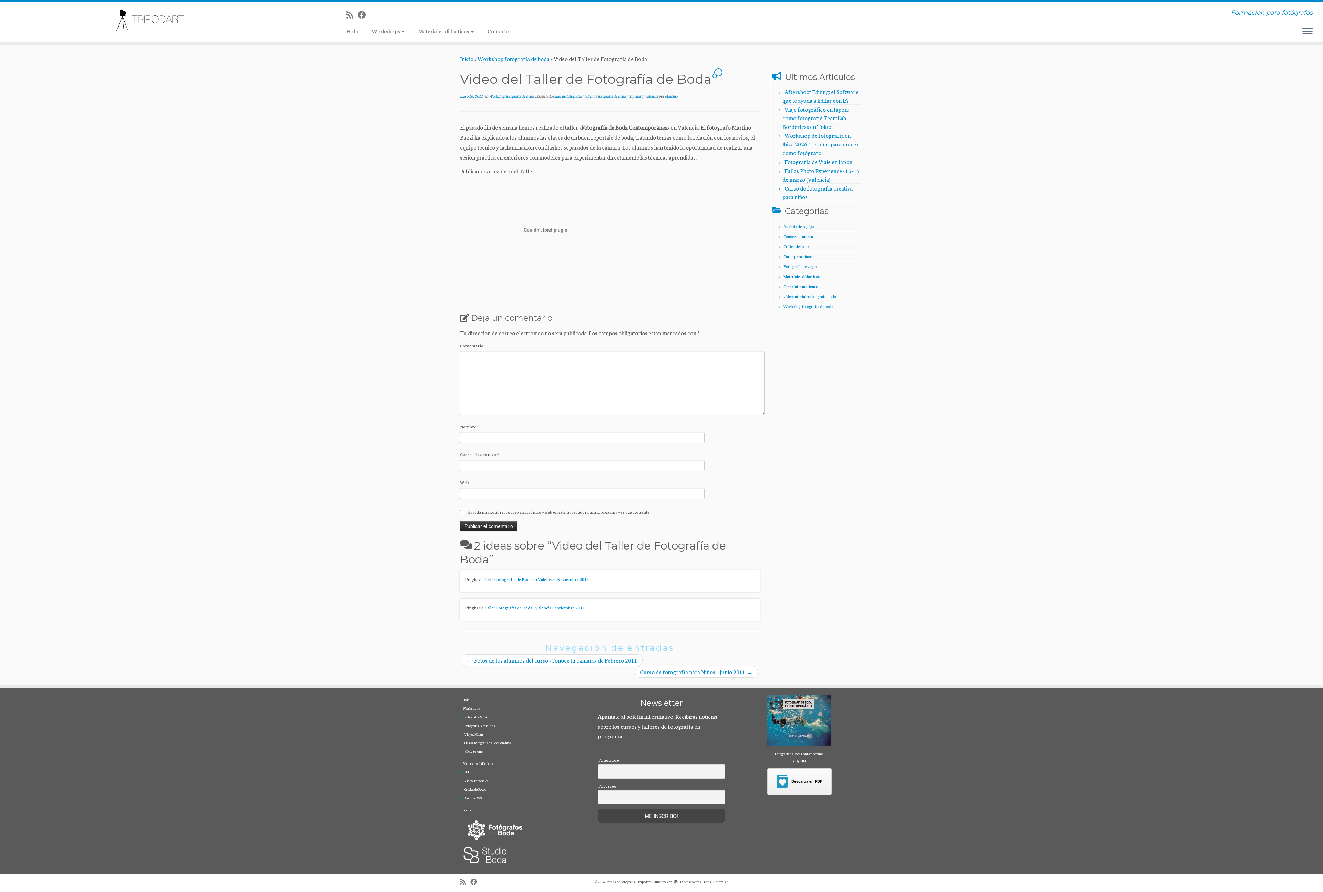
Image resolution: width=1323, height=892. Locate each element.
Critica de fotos (796, 246)
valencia (652, 96)
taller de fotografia (567, 96)
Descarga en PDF (806, 781)
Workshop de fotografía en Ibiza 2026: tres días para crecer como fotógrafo (820, 143)
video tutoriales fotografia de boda (812, 296)
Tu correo (607, 786)
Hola (352, 31)
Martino (671, 96)
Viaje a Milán (473, 734)
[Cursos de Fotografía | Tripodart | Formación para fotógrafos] (152, 21)
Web (464, 482)
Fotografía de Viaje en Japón (818, 161)
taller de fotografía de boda (605, 96)
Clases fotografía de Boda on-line (487, 742)
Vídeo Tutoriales (476, 780)
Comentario (473, 345)
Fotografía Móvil (476, 717)
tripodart (635, 96)
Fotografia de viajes (800, 266)
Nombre (469, 426)
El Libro (469, 772)
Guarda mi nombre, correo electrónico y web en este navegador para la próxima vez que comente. (558, 512)
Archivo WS (473, 798)
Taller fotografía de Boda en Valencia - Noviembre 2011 (536, 579)
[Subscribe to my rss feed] (352, 15)
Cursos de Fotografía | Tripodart (628, 881)
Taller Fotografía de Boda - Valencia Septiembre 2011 (534, 608)
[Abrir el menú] (1307, 32)
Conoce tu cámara (798, 236)
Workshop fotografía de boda (514, 58)
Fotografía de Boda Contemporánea (799, 753)
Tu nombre (608, 760)
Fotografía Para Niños (479, 725)
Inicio (466, 58)
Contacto (498, 31)
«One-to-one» (473, 751)
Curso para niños (797, 256)
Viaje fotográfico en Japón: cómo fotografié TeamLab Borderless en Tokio (815, 117)
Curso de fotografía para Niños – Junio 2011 (696, 672)
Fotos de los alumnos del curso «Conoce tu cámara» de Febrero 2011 (552, 660)
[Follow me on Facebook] (364, 15)
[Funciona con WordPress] (675, 880)
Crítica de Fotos (475, 789)
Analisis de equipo (798, 226)
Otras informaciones (800, 286)
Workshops (386, 31)
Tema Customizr (715, 881)
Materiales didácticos (444, 31)
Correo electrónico (479, 454)
